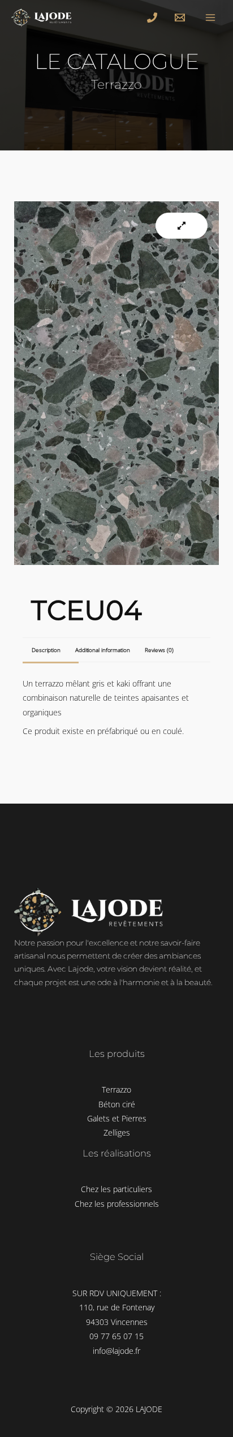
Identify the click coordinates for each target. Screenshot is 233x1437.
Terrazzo (116, 1089)
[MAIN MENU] (211, 17)
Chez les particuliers (116, 1189)
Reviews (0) (159, 650)
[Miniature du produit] (182, 226)
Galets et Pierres (116, 1118)
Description (46, 650)
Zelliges (116, 1132)
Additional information (102, 650)
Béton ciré (116, 1104)
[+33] (154, 17)
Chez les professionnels (117, 1203)
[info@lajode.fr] (181, 17)
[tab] (44, 650)
